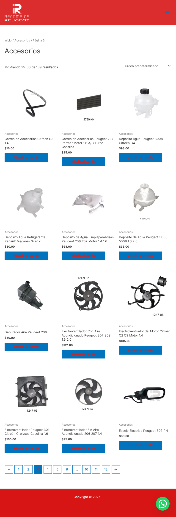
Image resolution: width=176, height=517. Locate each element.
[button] (163, 504)
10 (86, 469)
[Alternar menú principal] (166, 12)
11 (96, 469)
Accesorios (22, 40)
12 (105, 469)
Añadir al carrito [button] (26, 157)
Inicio (8, 40)
